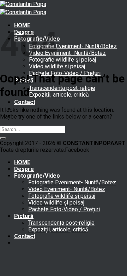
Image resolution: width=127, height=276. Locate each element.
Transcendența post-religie (62, 88)
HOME (22, 162)
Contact (24, 102)
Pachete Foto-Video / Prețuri (64, 209)
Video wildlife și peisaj (57, 66)
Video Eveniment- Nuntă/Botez (67, 53)
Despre (24, 169)
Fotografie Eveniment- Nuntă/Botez (73, 46)
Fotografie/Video (37, 175)
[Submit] (3, 138)
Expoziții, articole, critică (59, 94)
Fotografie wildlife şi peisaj (62, 59)
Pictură (24, 216)
